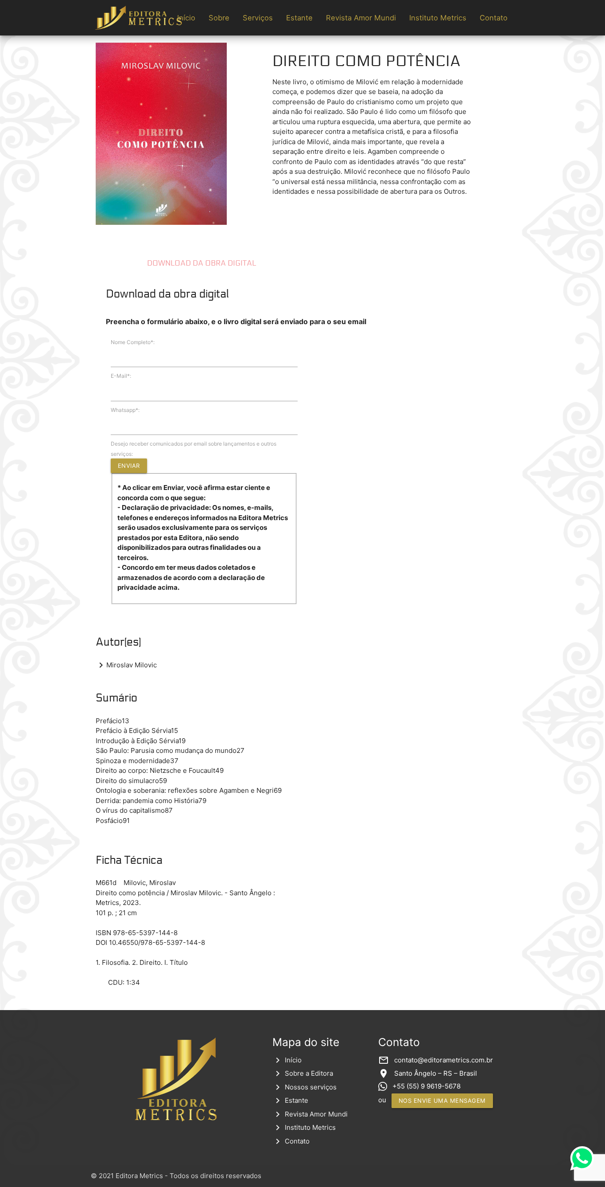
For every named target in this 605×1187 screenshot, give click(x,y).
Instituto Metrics (437, 17)
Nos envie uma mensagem (442, 1100)
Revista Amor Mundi (361, 17)
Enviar (129, 465)
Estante (299, 17)
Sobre (219, 17)
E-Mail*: (121, 375)
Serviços (258, 17)
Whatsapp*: (125, 410)
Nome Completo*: (133, 342)
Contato (494, 17)
